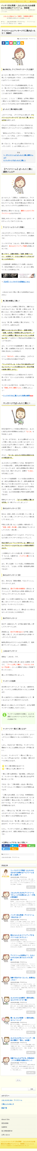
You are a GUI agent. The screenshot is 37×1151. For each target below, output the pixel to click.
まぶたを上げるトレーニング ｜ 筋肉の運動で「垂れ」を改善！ (22, 1039)
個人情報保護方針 (7, 1131)
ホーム (18, 1080)
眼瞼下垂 (4, 1108)
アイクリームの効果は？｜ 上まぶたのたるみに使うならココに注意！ (22, 957)
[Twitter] (18, 43)
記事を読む (30, 887)
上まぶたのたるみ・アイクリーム (27, 38)
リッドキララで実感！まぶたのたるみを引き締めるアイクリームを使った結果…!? (22, 872)
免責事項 (4, 1127)
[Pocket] (11, 43)
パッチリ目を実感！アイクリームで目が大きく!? (22, 916)
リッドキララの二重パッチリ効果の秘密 (16, 395)
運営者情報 (4, 1123)
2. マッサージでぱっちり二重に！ (15, 160)
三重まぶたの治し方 (7, 1104)
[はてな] (7, 43)
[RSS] (22, 43)
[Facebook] (3, 43)
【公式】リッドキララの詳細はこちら (16, 282)
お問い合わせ (5, 1135)
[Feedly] (14, 43)
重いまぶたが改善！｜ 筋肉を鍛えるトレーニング (22, 1019)
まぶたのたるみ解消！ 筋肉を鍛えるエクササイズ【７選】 (22, 999)
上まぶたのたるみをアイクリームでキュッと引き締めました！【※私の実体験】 (22, 895)
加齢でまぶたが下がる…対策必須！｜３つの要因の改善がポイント (22, 1059)
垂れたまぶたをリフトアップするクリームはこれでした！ (22, 936)
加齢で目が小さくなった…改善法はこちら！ (22, 979)
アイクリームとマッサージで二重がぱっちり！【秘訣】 (18, 32)
